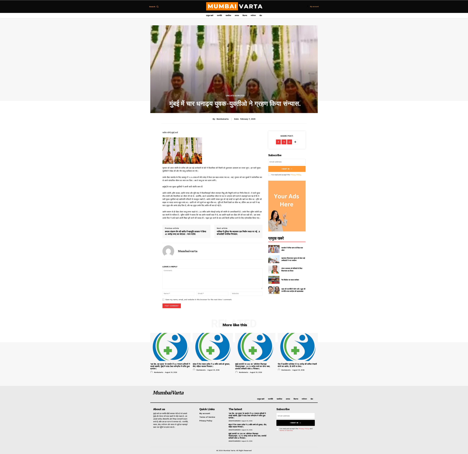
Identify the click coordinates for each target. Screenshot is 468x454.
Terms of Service (285, 430)
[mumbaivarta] (168, 251)
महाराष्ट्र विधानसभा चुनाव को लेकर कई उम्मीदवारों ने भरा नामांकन (293, 259)
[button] (154, 6)
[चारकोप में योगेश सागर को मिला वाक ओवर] (273, 249)
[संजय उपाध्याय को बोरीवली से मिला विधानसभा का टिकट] (273, 269)
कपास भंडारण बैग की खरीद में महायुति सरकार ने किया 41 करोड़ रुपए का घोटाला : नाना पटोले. (185, 232)
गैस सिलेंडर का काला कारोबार (290, 280)
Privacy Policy (295, 175)
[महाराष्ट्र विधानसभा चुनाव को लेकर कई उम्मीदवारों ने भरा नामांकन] (273, 259)
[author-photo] (151, 372)
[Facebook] (278, 141)
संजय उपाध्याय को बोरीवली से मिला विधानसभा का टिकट (291, 269)
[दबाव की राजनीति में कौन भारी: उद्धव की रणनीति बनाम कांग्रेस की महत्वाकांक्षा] (273, 290)
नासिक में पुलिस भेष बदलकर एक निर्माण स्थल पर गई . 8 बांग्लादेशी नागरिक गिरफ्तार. (238, 232)
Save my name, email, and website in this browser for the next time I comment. (199, 300)
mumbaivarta (223, 119)
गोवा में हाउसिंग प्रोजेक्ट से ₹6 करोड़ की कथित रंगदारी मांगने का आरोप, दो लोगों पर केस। (297, 365)
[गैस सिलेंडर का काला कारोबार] (273, 280)
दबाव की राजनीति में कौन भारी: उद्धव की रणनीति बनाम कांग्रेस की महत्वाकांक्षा (293, 290)
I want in (285, 169)
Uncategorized (235, 96)
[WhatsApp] (289, 141)
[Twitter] (284, 141)
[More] (295, 141)
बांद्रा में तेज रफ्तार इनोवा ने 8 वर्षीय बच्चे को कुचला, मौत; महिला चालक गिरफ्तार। (211, 365)
